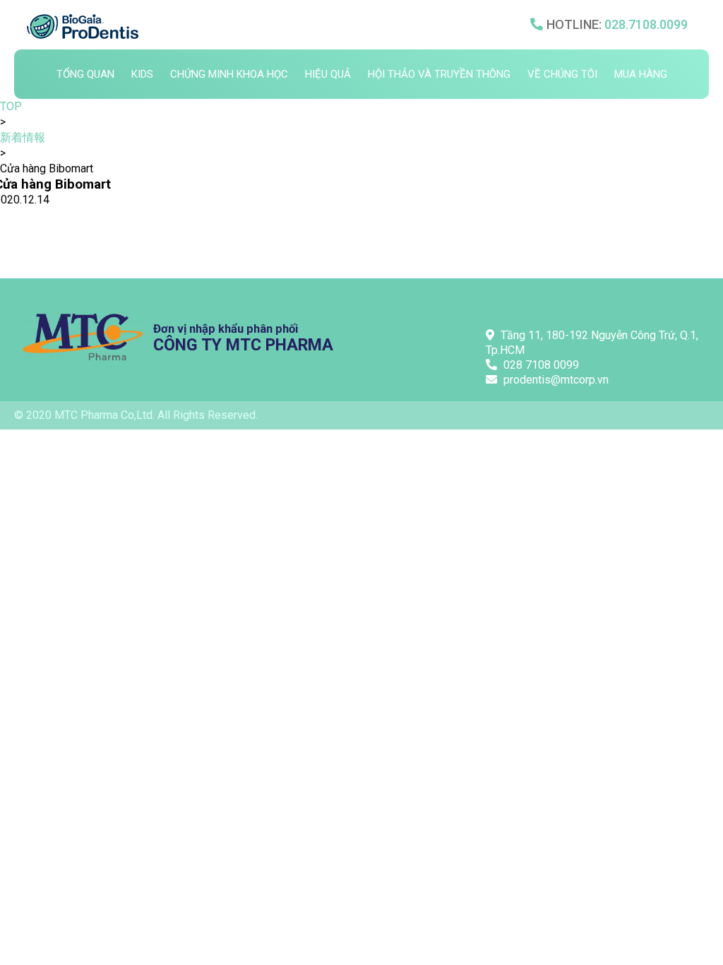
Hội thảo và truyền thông (439, 74)
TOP (11, 106)
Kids (142, 74)
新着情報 (22, 137)
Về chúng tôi (562, 74)
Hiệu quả (328, 74)
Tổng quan (85, 74)
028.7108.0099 (646, 24)
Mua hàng (640, 74)
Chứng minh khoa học (229, 74)
